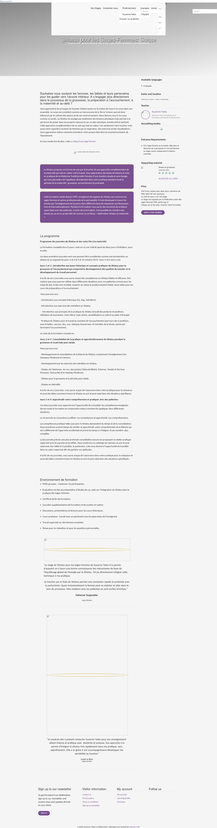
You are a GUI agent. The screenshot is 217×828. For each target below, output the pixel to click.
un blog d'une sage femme (83, 141)
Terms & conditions (90, 802)
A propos (145, 8)
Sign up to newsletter (91, 806)
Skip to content (6, 1)
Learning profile (123, 798)
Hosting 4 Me (134, 826)
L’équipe (145, 14)
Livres (154, 8)
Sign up (44, 813)
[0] (108, 4)
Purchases (121, 802)
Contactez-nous (110, 8)
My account (122, 795)
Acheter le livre (168, 178)
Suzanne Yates (129, 14)
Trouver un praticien (129, 19)
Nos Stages (96, 8)
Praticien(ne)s (129, 8)
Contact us (87, 795)
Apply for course (153, 212)
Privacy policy (88, 798)
